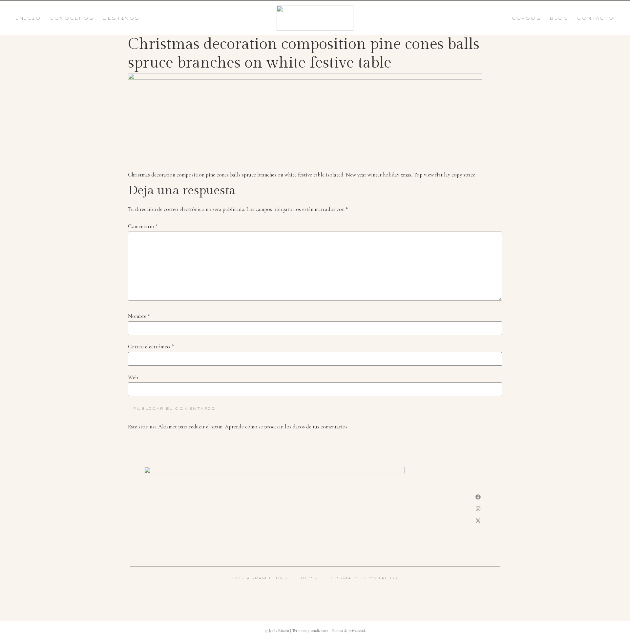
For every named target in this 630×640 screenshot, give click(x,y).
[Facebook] (478, 497)
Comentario (143, 226)
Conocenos (72, 18)
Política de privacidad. (348, 630)
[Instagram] (478, 509)
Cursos (527, 18)
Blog (559, 18)
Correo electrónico (151, 347)
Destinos (121, 18)
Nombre (139, 316)
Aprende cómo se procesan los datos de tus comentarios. (286, 426)
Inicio (28, 18)
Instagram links (260, 578)
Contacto (595, 18)
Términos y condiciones (310, 630)
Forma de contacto (364, 578)
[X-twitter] (478, 520)
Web (133, 378)
